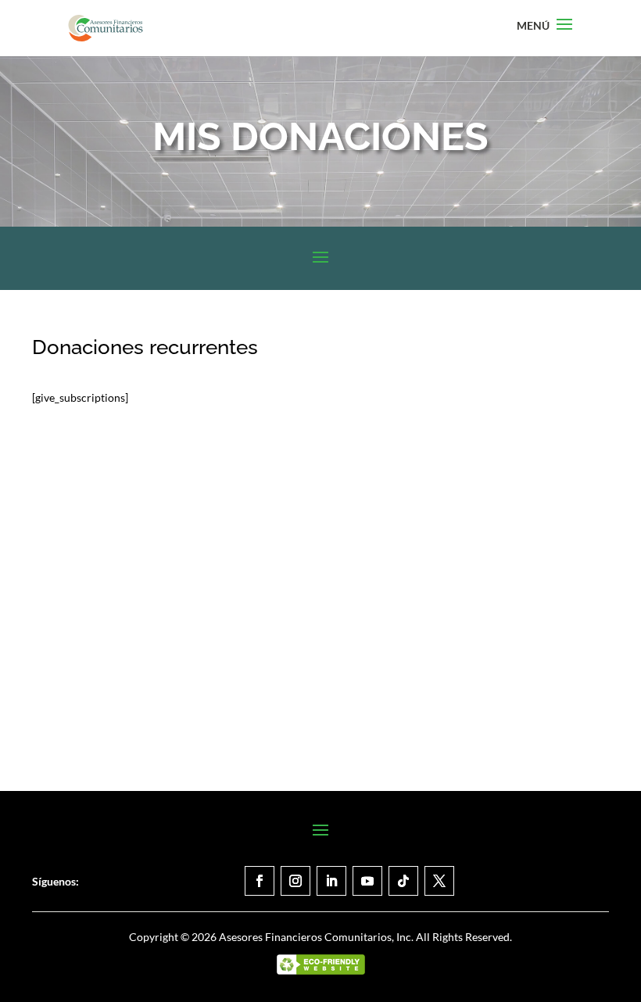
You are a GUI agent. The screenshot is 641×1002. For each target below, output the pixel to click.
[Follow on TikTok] (403, 881)
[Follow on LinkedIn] (331, 881)
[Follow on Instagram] (295, 881)
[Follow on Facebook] (259, 881)
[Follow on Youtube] (367, 881)
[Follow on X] (439, 881)
